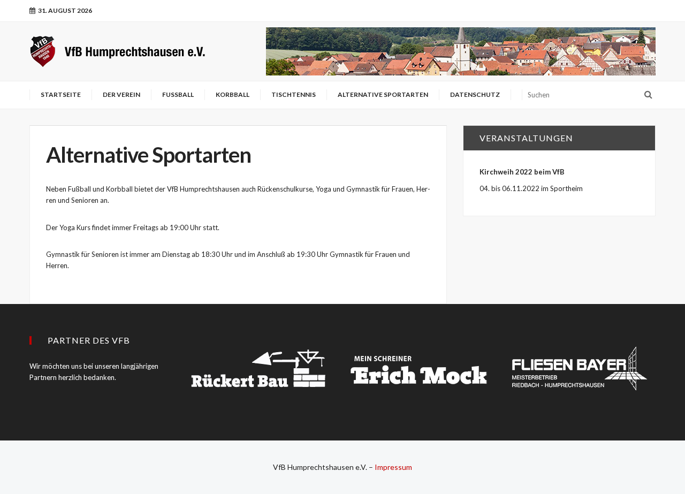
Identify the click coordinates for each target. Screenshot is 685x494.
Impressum (393, 467)
